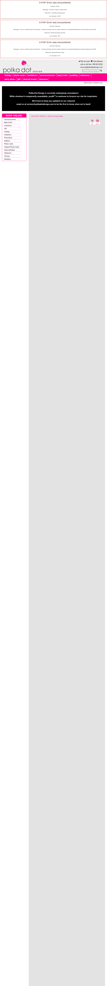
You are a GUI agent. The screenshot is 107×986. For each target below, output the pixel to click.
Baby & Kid (8, 122)
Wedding (7, 159)
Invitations (7, 135)
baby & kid (62, 75)
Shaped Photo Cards (11, 147)
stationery (84, 75)
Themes (7, 156)
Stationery (7, 153)
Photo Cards (8, 144)
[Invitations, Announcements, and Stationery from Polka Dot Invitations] (22, 66)
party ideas (10, 79)
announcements (47, 75)
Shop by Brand (9, 150)
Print (97, 122)
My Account (85, 61)
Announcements (10, 119)
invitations (32, 75)
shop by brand (29, 79)
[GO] (101, 70)
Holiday (7, 132)
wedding (74, 75)
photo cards (19, 75)
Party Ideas (8, 138)
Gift (5, 128)
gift (18, 79)
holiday (8, 75)
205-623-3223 (97, 64)
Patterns (7, 141)
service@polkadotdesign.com (91, 67)
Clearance (8, 125)
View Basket (98, 61)
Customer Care (97, 82)
